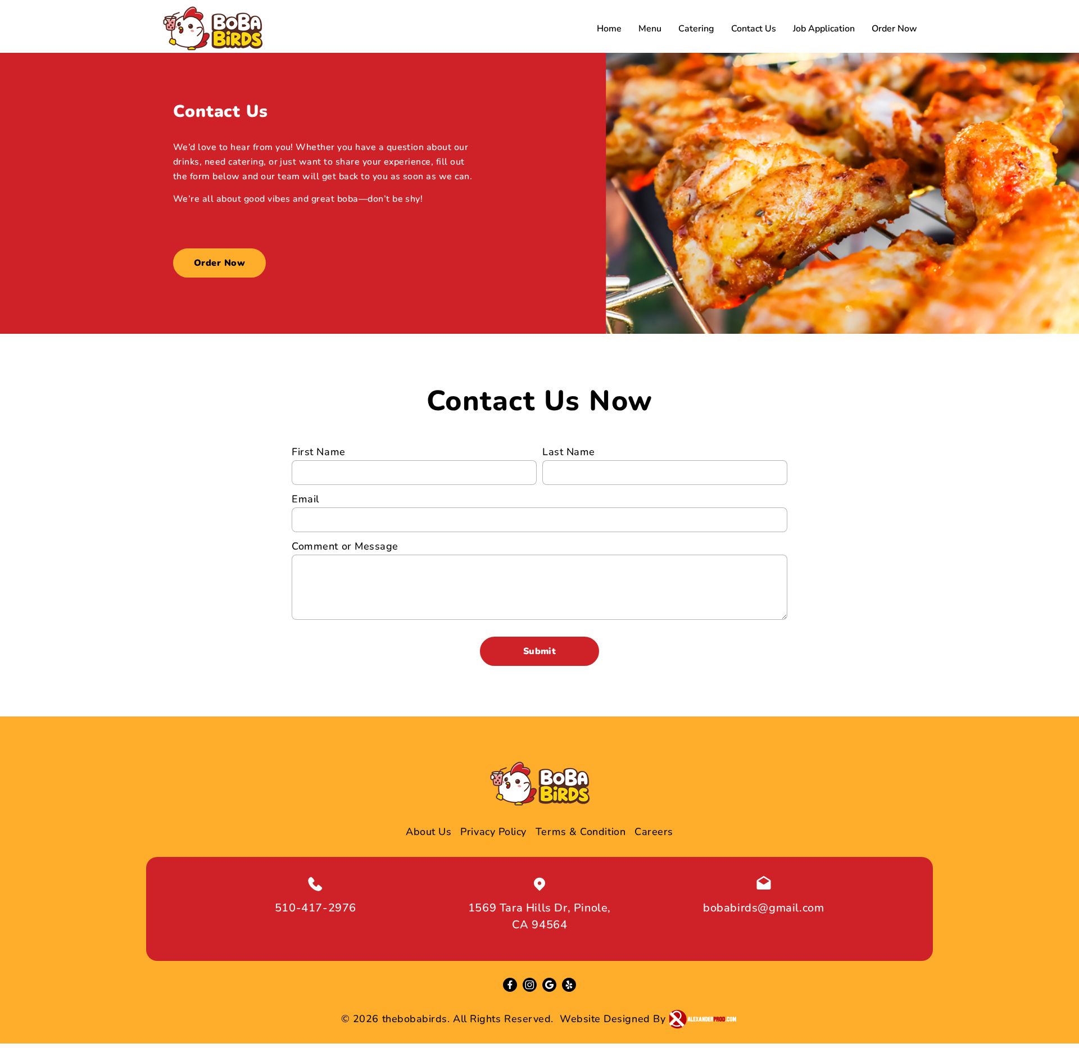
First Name (318, 452)
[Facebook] (510, 985)
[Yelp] (569, 985)
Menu (649, 28)
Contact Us (753, 28)
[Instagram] (530, 985)
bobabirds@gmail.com (763, 907)
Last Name (568, 452)
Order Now (894, 28)
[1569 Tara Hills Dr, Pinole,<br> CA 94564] (539, 883)
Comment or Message (345, 546)
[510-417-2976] (315, 883)
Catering (696, 28)
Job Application (824, 28)
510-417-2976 (315, 907)
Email (305, 499)
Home (609, 28)
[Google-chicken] (549, 985)
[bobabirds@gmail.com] (763, 883)
